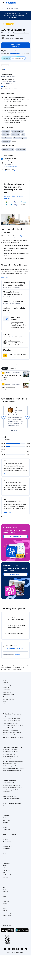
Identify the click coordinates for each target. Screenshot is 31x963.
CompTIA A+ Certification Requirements (13, 787)
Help (4, 899)
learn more (17, 655)
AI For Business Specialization (10, 752)
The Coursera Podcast (8, 875)
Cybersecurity (6, 687)
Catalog (5, 827)
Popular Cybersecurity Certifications (12, 803)
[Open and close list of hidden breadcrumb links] (7, 8)
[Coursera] (11, 2)
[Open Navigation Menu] (3, 3)
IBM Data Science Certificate (10, 735)
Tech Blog (5, 877)
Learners (5, 865)
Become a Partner (7, 846)
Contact (5, 903)
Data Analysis (14, 8)
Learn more (25, 54)
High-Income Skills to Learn (10, 796)
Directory (5, 908)
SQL (23, 134)
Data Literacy (5, 131)
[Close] (26, 13)
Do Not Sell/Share (7, 915)
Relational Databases (7, 149)
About (4, 818)
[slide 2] (14, 430)
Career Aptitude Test (8, 783)
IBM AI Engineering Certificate (10, 730)
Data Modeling (6, 141)
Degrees (5, 837)
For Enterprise (6, 839)
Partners (5, 868)
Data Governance (6, 138)
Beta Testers (6, 870)
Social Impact (6, 849)
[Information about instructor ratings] (13, 337)
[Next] (27, 417)
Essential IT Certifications (9, 794)
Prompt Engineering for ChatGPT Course (13, 768)
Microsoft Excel (7, 697)
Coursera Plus (6, 830)
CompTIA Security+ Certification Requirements (11, 791)
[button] (14, 141)
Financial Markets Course (9, 763)
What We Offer (6, 820)
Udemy (4, 853)
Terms (4, 894)
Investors (5, 892)
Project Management (8, 699)
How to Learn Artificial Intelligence (11, 799)
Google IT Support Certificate (10, 723)
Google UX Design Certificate (10, 728)
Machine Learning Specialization (11, 766)
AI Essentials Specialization (10, 749)
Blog (4, 872)
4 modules (5, 64)
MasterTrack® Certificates (9, 834)
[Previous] (3, 417)
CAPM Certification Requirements (11, 785)
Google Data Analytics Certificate (11, 721)
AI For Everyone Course (9, 754)
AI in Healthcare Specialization (10, 756)
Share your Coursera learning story (12, 806)
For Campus (6, 844)
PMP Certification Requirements (11, 801)
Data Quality (5, 134)
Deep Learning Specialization (10, 759)
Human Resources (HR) (8, 694)
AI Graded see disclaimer (10, 166)
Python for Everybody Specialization (12, 771)
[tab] (4, 368)
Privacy (5, 896)
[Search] (27, 3)
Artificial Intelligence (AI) (9, 685)
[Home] (2, 8)
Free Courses (6, 851)
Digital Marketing (7, 692)
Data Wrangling (15, 134)
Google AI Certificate (8, 716)
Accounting (6, 683)
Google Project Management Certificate (13, 725)
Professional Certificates (9, 832)
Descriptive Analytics (17, 131)
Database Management (20, 138)
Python (4, 701)
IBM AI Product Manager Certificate (12, 732)
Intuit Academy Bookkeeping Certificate (13, 737)
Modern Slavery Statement (10, 913)
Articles (5, 906)
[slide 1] (12, 430)
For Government (7, 841)
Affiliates (5, 911)
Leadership (6, 823)
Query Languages (20, 149)
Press (4, 889)
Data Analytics (6, 690)
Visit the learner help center (14, 648)
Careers (5, 825)
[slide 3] (16, 430)
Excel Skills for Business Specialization (13, 761)
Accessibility (6, 901)
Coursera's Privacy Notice (16, 669)
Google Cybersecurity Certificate (11, 718)
